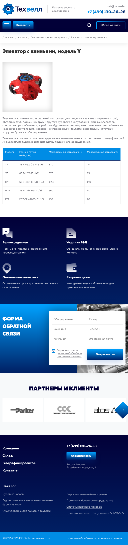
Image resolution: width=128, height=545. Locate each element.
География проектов (19, 463)
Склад (7, 455)
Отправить (103, 354)
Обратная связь (81, 456)
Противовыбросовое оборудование (89, 500)
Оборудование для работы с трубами (26, 511)
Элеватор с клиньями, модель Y (89, 37)
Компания (10, 448)
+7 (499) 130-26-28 (107, 12)
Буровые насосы (13, 494)
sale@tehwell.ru (117, 6)
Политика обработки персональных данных (94, 538)
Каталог (21, 25)
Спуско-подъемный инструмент (49, 37)
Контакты (10, 470)
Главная (9, 37)
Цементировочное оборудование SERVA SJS (95, 513)
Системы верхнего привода (84, 507)
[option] (22, 410)
